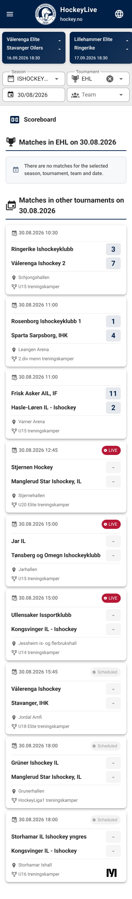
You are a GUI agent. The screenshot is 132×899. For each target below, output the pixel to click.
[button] (110, 79)
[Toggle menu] (9, 14)
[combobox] (33, 79)
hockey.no (71, 19)
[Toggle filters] (119, 14)
